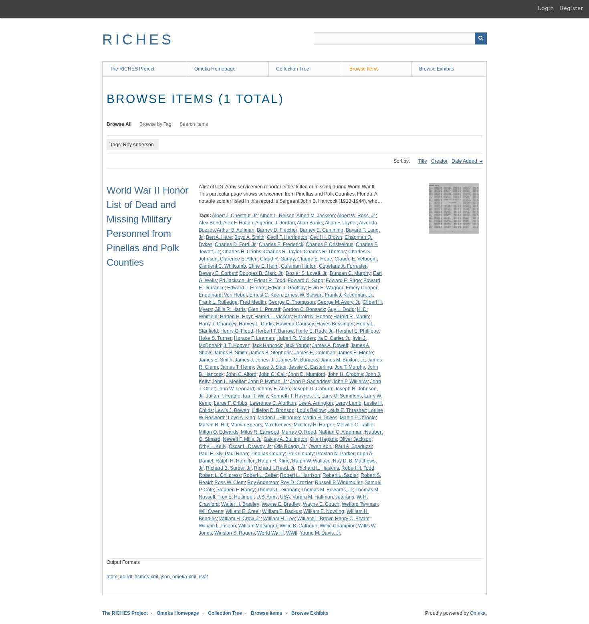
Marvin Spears (246, 425)
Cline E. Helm (263, 266)
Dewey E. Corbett (218, 273)
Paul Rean (236, 453)
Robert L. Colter (260, 475)
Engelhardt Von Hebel (223, 295)
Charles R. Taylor (282, 251)
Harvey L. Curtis (256, 324)
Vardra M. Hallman (312, 497)
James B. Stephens (271, 352)
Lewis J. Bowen (232, 410)
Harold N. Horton (312, 316)
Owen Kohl (321, 446)
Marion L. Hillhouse (279, 417)
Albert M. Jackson (316, 215)
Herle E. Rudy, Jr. (314, 331)
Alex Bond (210, 223)
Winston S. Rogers (234, 533)
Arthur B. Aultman (235, 230)
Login (545, 8)
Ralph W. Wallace (311, 461)
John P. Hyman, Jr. (268, 381)
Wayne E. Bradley (281, 504)
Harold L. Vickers (273, 316)
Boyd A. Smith (249, 237)
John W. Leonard (235, 389)
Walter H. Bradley (240, 504)
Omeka (478, 613)
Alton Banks (310, 223)
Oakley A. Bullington (285, 439)
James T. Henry (237, 367)
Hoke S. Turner (215, 338)
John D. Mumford (306, 374)
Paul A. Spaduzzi (353, 446)
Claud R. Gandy (277, 259)
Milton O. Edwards (218, 432)
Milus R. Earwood (260, 432)
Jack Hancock (267, 345)
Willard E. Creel (243, 511)
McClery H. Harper (314, 425)
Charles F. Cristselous (329, 244)
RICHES (138, 39)
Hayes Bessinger (335, 324)
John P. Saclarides (310, 381)
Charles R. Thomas (325, 251)
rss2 (203, 577)
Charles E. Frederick (281, 244)
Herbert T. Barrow (275, 331)
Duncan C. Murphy (350, 273)
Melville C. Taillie (355, 425)
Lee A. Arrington (316, 403)
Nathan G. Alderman (341, 432)
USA (285, 497)
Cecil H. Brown (326, 237)
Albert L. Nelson (277, 215)
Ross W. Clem (229, 482)
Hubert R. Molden (295, 338)
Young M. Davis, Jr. (320, 533)
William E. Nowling (323, 511)
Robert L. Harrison (300, 475)
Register (571, 8)
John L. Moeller (229, 381)
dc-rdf (126, 577)
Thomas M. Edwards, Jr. (327, 490)
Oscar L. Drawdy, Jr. (250, 446)
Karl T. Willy (255, 396)
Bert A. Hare (219, 237)
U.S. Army (267, 497)
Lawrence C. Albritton (273, 403)
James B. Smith (230, 352)
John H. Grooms (345, 374)
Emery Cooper (361, 288)
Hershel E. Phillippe (357, 331)
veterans (344, 497)
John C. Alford (241, 374)
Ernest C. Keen (265, 295)
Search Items (194, 124)
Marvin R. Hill (213, 425)
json (165, 577)
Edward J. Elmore (246, 288)
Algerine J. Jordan (275, 223)
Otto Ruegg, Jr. (290, 446)
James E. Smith (215, 360)
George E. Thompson (291, 302)
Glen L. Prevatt (264, 309)
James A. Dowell (330, 345)
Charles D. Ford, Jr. (235, 244)
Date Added (465, 161)
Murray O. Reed (299, 432)
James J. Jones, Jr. (255, 360)
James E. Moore (355, 352)
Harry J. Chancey (217, 324)
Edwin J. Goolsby (287, 288)
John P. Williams (350, 381)
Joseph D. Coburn (312, 389)
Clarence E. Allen (239, 259)
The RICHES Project (132, 69)
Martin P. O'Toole (358, 417)
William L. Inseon (217, 526)
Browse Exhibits (436, 69)
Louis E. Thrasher (346, 410)
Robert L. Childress (220, 475)
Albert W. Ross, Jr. (356, 215)
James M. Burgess (298, 360)
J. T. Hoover (236, 345)
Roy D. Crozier (296, 482)
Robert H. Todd (357, 468)
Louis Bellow (311, 410)
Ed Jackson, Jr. (235, 280)
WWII (291, 533)
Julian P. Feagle (223, 396)
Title (422, 161)
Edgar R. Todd (269, 280)
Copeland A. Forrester (343, 266)
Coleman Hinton (299, 266)
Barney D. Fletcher (277, 230)
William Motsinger (257, 526)
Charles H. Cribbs (241, 251)
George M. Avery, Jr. (338, 302)
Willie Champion (338, 526)
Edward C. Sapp (305, 280)
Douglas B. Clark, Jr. (261, 273)
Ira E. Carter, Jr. (333, 338)
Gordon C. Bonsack (303, 309)
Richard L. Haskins (318, 468)
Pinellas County (267, 453)
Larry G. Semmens (341, 396)
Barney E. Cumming (321, 230)
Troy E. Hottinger (236, 497)
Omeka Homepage (215, 69)
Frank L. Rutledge (218, 302)
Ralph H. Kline (274, 461)
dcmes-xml (146, 577)
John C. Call (272, 374)
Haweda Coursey (295, 324)
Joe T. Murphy (350, 367)
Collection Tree (292, 69)
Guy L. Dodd (341, 309)
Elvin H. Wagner (325, 288)
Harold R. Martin (351, 316)
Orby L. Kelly (212, 446)
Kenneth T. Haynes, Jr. (294, 396)
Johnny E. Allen (273, 389)
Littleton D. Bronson (273, 410)
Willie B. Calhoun (298, 526)
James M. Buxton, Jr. (343, 360)
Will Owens (211, 511)
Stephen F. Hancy (235, 490)
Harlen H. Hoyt (236, 316)
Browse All (119, 124)
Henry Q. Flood (236, 331)
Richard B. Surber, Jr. (229, 468)
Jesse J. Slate (271, 367)
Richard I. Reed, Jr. (274, 468)
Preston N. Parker (335, 453)
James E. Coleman (314, 352)
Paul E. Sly (210, 453)
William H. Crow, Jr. (240, 518)
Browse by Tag (155, 124)
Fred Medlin (253, 302)
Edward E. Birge (343, 280)
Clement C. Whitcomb (222, 266)
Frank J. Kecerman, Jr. (349, 295)
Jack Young (297, 345)
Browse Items (364, 69)
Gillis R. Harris (230, 309)
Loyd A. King (241, 417)
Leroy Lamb (348, 403)
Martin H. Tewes (320, 417)
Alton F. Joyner (341, 223)
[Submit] (481, 38)
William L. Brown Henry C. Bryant (333, 518)
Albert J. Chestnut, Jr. (235, 215)
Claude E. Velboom (356, 259)
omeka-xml (184, 577)
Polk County (300, 453)
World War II (270, 533)
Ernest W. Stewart (303, 295)
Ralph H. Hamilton (236, 461)
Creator (439, 161)
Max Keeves (277, 425)
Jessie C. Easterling (310, 367)
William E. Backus (281, 511)
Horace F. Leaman (254, 338)
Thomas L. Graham (278, 490)
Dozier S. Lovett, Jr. (306, 273)
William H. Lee (279, 518)
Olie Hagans (323, 439)
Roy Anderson (262, 482)
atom (112, 577)
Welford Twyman (360, 504)
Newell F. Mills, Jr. (242, 439)
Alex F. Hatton (238, 223)
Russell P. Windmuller (338, 482)
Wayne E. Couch (321, 504)
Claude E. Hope (314, 259)
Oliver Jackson (355, 439)
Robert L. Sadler (340, 475)
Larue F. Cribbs (230, 403)
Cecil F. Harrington (287, 237)
